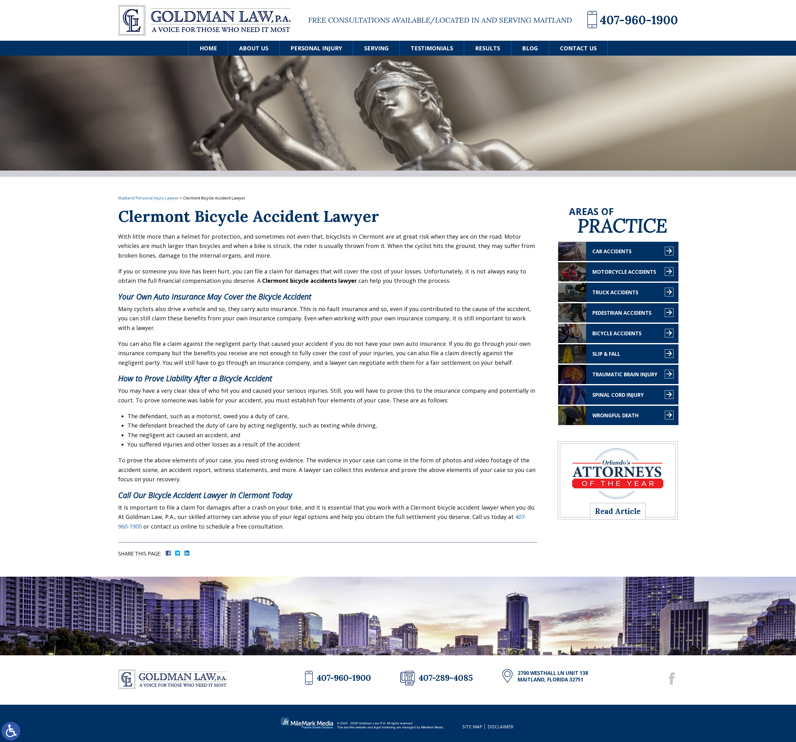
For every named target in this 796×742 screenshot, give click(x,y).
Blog (530, 48)
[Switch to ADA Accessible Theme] (11, 731)
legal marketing (385, 727)
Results (487, 48)
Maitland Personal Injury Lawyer (148, 198)
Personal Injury (316, 48)
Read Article (618, 511)
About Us (253, 48)
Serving (376, 48)
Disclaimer (500, 727)
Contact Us (578, 48)
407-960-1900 (639, 19)
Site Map (472, 727)
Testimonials (432, 48)
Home (208, 48)
